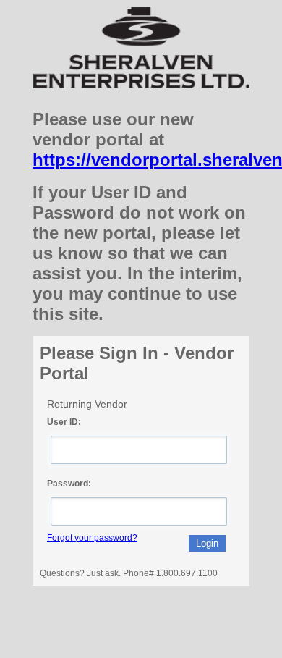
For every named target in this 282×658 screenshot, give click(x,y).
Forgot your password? (92, 538)
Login (207, 543)
